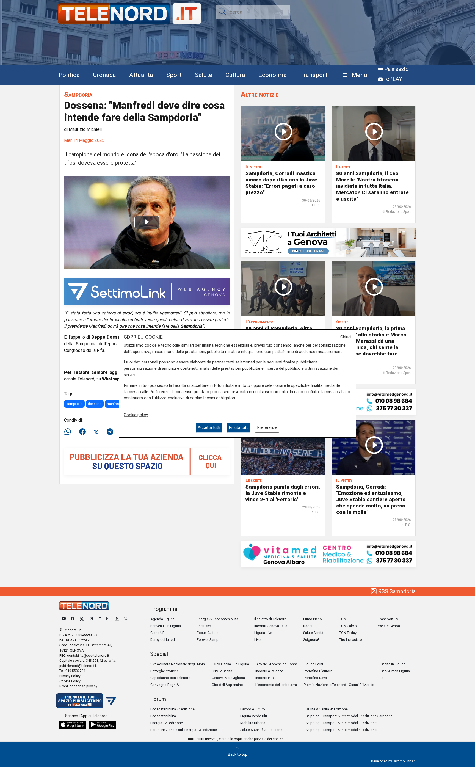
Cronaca (104, 74)
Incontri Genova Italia (270, 626)
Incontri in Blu (266, 678)
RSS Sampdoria (396, 591)
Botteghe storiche (164, 671)
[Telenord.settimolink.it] (147, 460)
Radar (308, 626)
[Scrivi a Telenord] (108, 619)
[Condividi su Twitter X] (96, 432)
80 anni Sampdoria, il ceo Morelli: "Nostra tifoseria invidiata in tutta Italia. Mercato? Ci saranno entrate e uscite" (372, 186)
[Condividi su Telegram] (110, 432)
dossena (94, 404)
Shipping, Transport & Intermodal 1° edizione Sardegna (349, 716)
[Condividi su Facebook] (82, 432)
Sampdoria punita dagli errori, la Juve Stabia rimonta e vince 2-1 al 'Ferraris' (282, 493)
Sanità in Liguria (393, 664)
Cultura (235, 74)
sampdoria (74, 404)
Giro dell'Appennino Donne (276, 664)
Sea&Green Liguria (395, 671)
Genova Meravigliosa (228, 678)
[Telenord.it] (86, 700)
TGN (342, 619)
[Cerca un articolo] (125, 619)
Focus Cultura (208, 633)
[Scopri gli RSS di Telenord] (117, 619)
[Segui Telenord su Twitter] (81, 619)
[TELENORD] (84, 605)
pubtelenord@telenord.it (78, 666)
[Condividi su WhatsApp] (69, 432)
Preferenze (267, 427)
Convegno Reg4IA (164, 685)
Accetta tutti (209, 427)
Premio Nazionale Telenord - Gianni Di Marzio (339, 685)
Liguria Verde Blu (253, 716)
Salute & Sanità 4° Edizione (327, 709)
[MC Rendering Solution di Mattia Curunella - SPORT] (328, 241)
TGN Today (348, 633)
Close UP (157, 633)
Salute (203, 74)
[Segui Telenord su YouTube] (63, 619)
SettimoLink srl (404, 761)
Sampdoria (78, 94)
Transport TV (388, 619)
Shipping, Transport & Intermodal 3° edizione (341, 723)
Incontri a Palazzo (269, 671)
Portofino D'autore (318, 671)
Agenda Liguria (162, 619)
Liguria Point (313, 664)
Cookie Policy (70, 681)
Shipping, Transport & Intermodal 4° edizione (341, 730)
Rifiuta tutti (238, 427)
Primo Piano (312, 619)
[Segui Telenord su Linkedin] (99, 619)
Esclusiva (204, 626)
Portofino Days (315, 678)
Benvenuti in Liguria (165, 626)
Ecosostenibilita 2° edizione (172, 709)
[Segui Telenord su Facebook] (72, 619)
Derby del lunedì (163, 640)
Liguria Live (263, 633)
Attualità (141, 74)
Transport (313, 74)
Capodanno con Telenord (170, 678)
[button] (354, 75)
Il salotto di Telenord (270, 619)
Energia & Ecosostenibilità (217, 619)
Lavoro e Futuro (252, 709)
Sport (174, 74)
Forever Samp (208, 640)
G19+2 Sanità (222, 671)
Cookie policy (136, 414)
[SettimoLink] (147, 291)
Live (257, 640)
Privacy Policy (70, 676)
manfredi (114, 404)
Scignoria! (311, 640)
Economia (272, 74)
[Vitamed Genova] (328, 553)
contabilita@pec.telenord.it (88, 655)
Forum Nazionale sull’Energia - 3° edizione (183, 730)
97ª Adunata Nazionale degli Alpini (178, 664)
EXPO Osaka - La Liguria (230, 664)
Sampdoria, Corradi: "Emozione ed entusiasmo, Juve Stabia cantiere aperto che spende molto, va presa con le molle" (371, 499)
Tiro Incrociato (350, 640)
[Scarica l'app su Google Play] (102, 724)
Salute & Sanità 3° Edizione (261, 730)
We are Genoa (389, 626)
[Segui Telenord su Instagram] (90, 619)
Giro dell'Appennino (227, 685)
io (382, 678)
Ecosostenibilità (163, 716)
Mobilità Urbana (252, 723)
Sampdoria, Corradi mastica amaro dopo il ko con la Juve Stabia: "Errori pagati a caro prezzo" (281, 182)
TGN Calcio (348, 626)
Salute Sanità (313, 633)
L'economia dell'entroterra (276, 685)
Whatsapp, (113, 379)
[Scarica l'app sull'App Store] (72, 724)
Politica (69, 74)
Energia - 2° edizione (166, 723)
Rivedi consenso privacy (78, 686)
